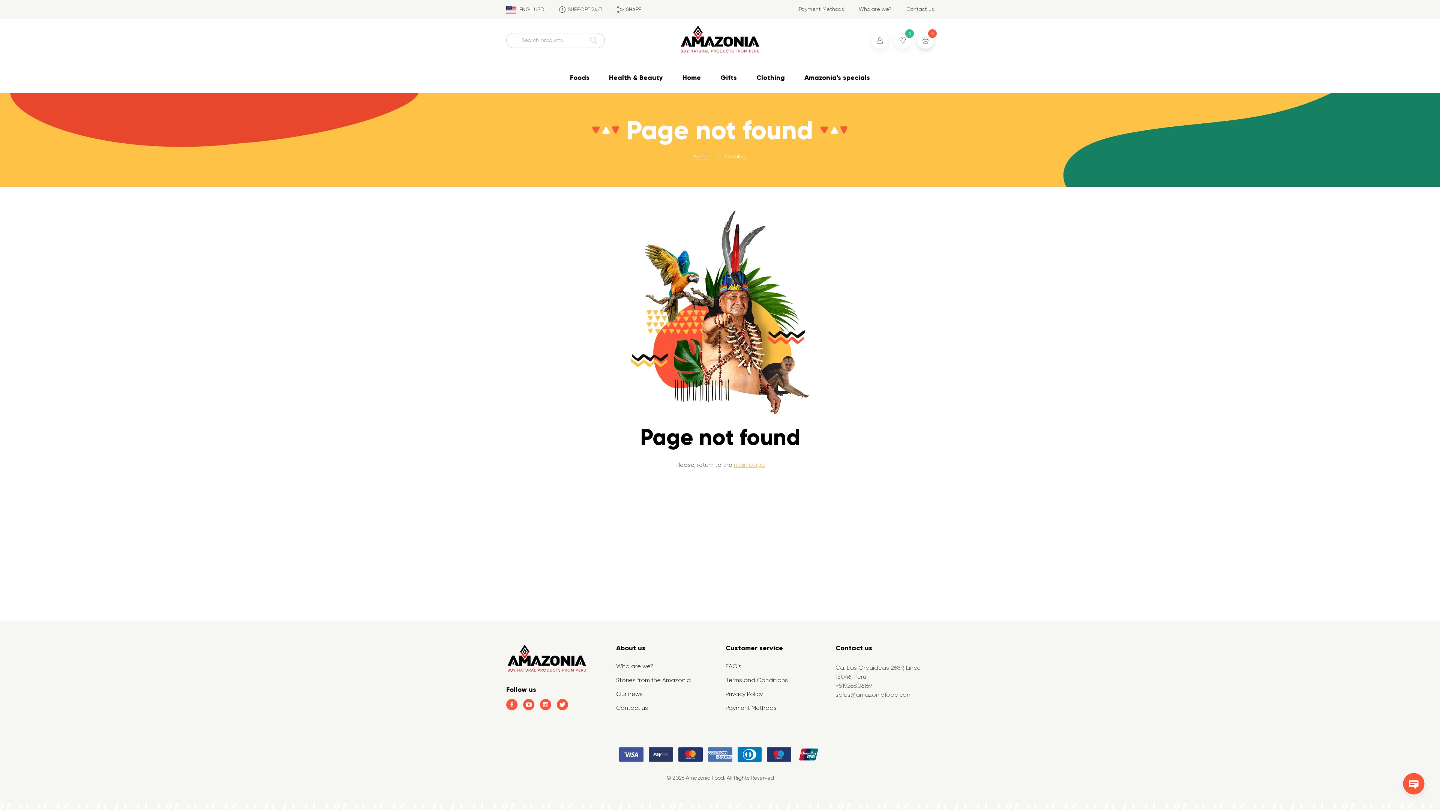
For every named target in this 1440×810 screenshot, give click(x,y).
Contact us (920, 9)
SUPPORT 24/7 (585, 9)
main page (749, 464)
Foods (580, 78)
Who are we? (875, 9)
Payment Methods (821, 9)
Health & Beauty (636, 78)
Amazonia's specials (837, 78)
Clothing (770, 78)
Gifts (728, 78)
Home (691, 78)
